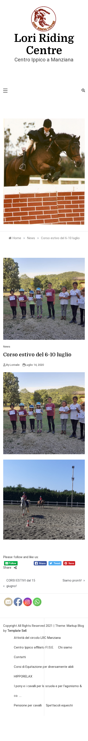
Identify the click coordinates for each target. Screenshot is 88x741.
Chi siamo (65, 647)
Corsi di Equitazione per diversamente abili (43, 667)
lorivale (14, 364)
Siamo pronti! (72, 580)
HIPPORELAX (23, 676)
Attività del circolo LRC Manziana (37, 638)
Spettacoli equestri (59, 705)
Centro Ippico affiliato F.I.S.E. (34, 647)
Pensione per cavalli (28, 705)
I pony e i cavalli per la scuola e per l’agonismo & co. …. (48, 691)
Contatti (20, 657)
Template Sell (16, 631)
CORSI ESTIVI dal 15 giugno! (20, 583)
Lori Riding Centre (44, 44)
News (6, 346)
